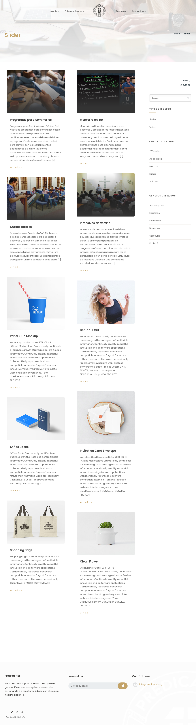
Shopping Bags (21, 550)
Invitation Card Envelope (98, 451)
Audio (152, 119)
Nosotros (54, 11)
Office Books (19, 447)
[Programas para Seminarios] (36, 91)
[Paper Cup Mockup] (36, 303)
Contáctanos (139, 11)
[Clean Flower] (106, 533)
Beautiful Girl (89, 330)
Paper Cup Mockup (24, 336)
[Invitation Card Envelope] (106, 417)
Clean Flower (89, 561)
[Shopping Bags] (36, 522)
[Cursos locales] (36, 198)
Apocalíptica (156, 205)
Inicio (177, 33)
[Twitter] (11, 712)
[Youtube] (22, 712)
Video (152, 127)
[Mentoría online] (106, 91)
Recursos (121, 11)
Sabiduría (154, 235)
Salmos (153, 181)
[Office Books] (36, 418)
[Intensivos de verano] (106, 195)
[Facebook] (7, 712)
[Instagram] (17, 712)
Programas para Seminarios (31, 120)
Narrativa (154, 228)
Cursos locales (21, 227)
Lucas (152, 174)
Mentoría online (91, 120)
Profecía (154, 243)
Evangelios (155, 220)
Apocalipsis (155, 158)
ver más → (16, 167)
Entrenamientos (73, 11)
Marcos (153, 166)
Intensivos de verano (95, 223)
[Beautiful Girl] (106, 302)
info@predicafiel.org (150, 684)
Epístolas (154, 213)
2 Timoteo (155, 151)
